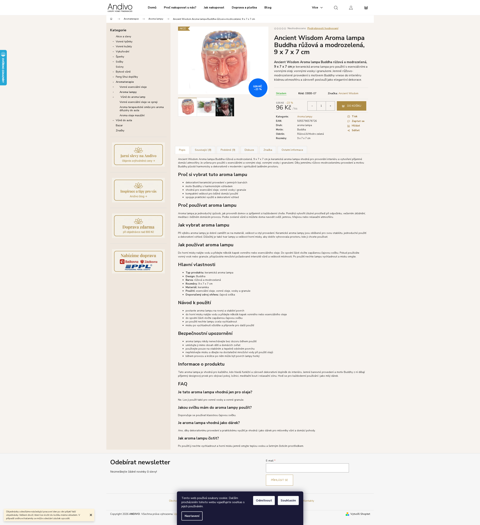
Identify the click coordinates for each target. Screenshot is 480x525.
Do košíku (354, 106)
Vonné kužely (124, 46)
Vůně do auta (124, 120)
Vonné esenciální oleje (133, 87)
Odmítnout (264, 500)
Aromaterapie (125, 82)
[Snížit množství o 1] (312, 105)
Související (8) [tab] (203, 150)
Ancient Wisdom (348, 93)
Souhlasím (288, 500)
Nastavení (192, 516)
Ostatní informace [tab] (292, 150)
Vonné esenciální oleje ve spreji (138, 102)
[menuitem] (152, 7)
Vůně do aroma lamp (133, 97)
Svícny (120, 67)
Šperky (120, 56)
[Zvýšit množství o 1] (330, 105)
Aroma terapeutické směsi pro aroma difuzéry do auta (142, 108)
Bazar (119, 125)
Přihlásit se (279, 480)
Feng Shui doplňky (127, 77)
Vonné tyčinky (124, 41)
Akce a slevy (123, 36)
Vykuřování (122, 51)
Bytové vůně (123, 71)
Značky (120, 130)
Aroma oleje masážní (132, 115)
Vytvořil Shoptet (360, 514)
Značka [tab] (267, 150)
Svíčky (119, 62)
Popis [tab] (182, 150)
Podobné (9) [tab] (228, 150)
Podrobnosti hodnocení (322, 28)
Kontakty (308, 501)
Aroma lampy (128, 92)
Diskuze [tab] (249, 150)
